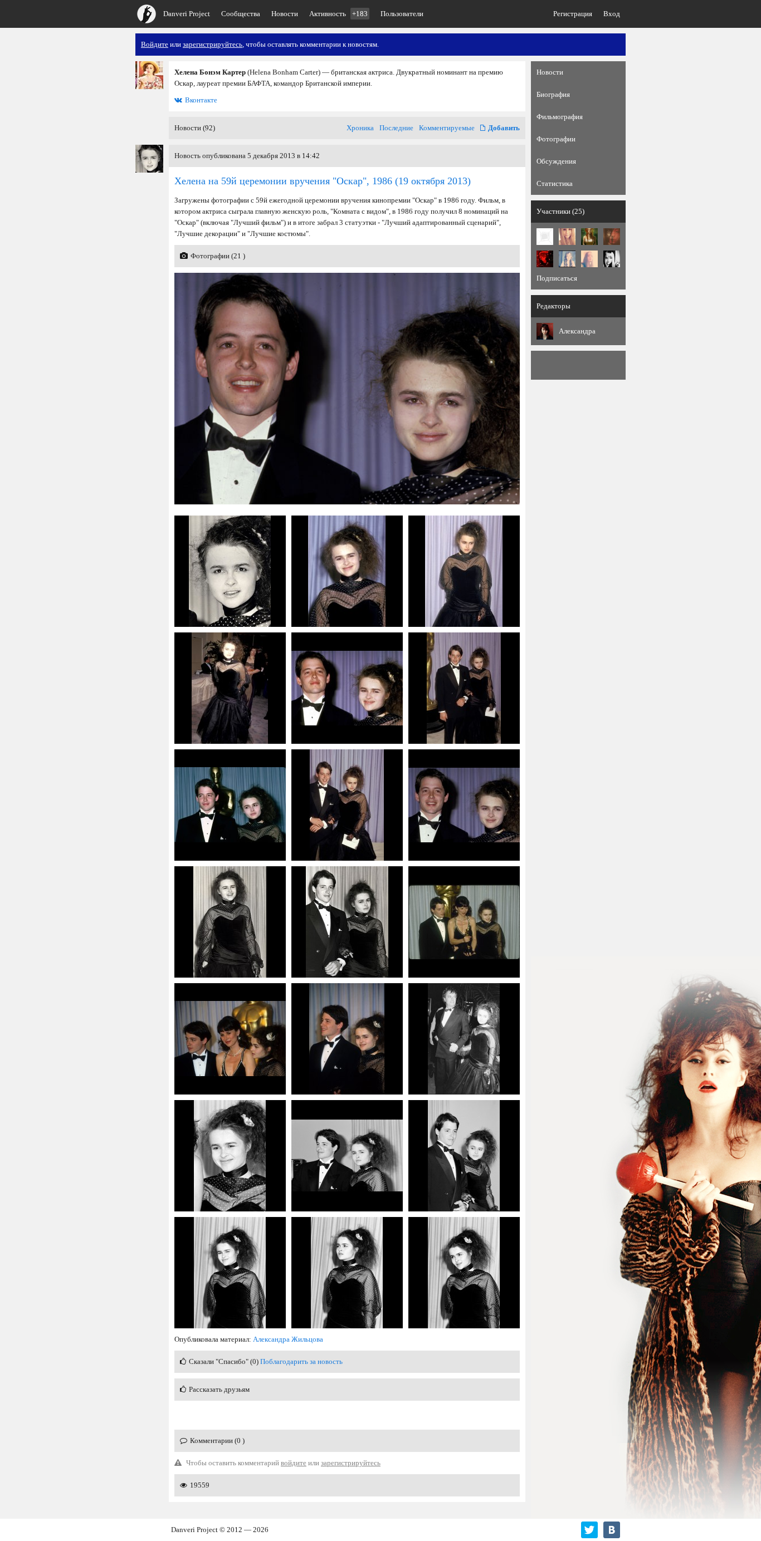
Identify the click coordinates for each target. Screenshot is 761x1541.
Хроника (360, 128)
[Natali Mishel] (589, 236)
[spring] (567, 236)
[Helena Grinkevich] (567, 259)
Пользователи (401, 13)
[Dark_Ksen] (589, 259)
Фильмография (559, 116)
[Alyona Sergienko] (544, 236)
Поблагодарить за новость (301, 1361)
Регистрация (572, 13)
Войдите (154, 44)
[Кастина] (611, 236)
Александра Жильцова (288, 1339)
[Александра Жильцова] (544, 331)
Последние (396, 128)
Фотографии (555, 139)
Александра (577, 331)
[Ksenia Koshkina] (544, 259)
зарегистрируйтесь (212, 44)
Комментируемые (447, 128)
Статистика (554, 183)
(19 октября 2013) (322, 181)
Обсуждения (556, 161)
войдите (293, 1463)
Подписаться (556, 278)
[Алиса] (611, 259)
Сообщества (240, 13)
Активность (338, 13)
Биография (553, 94)
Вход (611, 13)
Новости (284, 13)
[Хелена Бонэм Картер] (149, 75)
